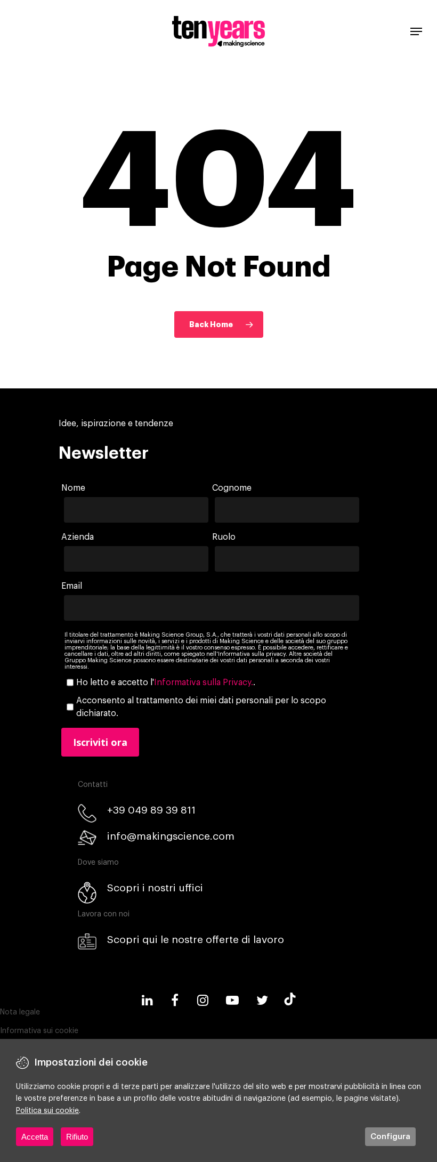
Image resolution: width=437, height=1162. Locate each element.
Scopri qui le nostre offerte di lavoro (195, 940)
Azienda (77, 537)
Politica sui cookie (47, 1111)
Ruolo (224, 537)
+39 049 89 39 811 (151, 810)
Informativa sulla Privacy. (203, 682)
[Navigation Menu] (416, 31)
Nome (73, 488)
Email (71, 586)
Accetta (34, 1136)
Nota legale (20, 1012)
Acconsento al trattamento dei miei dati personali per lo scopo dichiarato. (201, 707)
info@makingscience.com (170, 836)
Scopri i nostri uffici (155, 888)
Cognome (232, 488)
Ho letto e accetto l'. (165, 682)
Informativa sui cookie (39, 1031)
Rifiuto (77, 1136)
